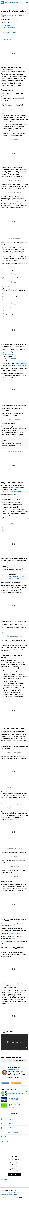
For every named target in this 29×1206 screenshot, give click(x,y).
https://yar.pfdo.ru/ (8, 354)
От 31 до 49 (13, 1168)
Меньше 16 (13, 1163)
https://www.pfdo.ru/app (20, 95)
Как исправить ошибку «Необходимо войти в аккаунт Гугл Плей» (17, 1106)
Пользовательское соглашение (10, 1194)
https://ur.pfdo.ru (8, 509)
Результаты (4, 1179)
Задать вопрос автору (14, 1069)
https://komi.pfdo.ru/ (21, 363)
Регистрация (6, 25)
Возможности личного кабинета (11, 30)
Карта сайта (4, 1192)
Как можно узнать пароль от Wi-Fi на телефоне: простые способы (18, 1093)
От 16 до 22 (13, 1164)
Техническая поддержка (9, 36)
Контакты (21, 1192)
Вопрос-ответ (6, 34)
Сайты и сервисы (9, 1119)
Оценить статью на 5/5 (27, 1085)
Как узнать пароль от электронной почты (14, 1098)
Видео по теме (7, 39)
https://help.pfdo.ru (15, 933)
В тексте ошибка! (20, 1060)
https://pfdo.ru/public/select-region (11, 491)
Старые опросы (5, 1178)
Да (3, 1060)
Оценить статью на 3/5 (24, 1085)
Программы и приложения (11, 1132)
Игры (5, 1137)
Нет (9, 1060)
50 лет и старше (15, 1170)
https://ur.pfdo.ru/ (8, 362)
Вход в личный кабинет (9, 27)
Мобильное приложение (9, 32)
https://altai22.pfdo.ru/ (20, 365)
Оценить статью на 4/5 (25, 1085)
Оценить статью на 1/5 (21, 1085)
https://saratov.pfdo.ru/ (10, 358)
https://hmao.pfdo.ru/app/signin (17, 351)
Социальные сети (9, 1123)
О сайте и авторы (13, 1192)
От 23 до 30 (13, 1166)
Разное (6, 1141)
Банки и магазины (9, 1128)
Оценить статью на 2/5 (23, 1085)
